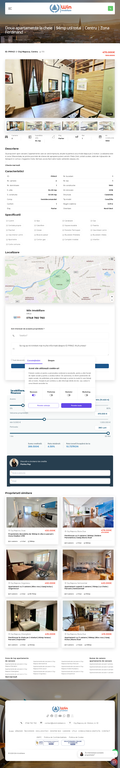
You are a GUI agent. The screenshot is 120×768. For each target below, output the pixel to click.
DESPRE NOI (55, 731)
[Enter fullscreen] (112, 259)
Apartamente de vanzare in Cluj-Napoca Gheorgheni (16, 670)
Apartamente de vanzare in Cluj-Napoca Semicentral (44, 662)
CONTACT (106, 731)
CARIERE (66, 731)
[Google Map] (72, 715)
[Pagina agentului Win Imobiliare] (17, 314)
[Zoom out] (112, 300)
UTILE (74, 731)
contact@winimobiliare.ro (55, 723)
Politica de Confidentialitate (55, 737)
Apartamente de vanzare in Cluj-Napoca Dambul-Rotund (72, 662)
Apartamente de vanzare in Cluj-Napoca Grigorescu (44, 673)
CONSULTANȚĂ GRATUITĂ (89, 731)
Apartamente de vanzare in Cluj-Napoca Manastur (16, 665)
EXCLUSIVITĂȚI (42, 731)
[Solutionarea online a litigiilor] (73, 743)
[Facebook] (52, 715)
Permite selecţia (43, 405)
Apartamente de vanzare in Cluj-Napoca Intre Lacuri (44, 667)
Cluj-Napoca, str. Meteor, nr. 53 (86, 723)
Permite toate (76, 405)
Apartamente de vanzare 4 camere (101, 672)
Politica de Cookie (76, 737)
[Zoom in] (112, 296)
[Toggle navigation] (10, 8)
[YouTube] (60, 715)
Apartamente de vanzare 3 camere (101, 669)
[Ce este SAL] (47, 743)
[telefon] (110, 8)
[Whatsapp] (64, 715)
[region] (60, 279)
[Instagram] (56, 715)
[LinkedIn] (68, 715)
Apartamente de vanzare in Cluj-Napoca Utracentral (72, 673)
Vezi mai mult (11, 677)
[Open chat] (114, 762)
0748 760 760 (35, 317)
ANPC (39, 737)
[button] (110, 88)
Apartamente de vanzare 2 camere (101, 667)
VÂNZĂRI (19, 731)
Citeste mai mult (12, 165)
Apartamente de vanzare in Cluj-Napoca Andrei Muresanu (72, 667)
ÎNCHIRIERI (29, 731)
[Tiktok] (48, 715)
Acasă (11, 731)
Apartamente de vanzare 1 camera (101, 664)
